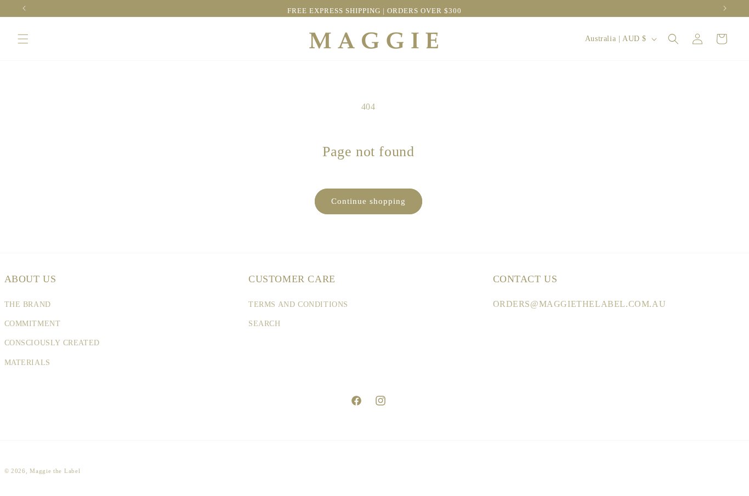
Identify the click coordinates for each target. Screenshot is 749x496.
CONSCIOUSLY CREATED (52, 343)
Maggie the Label (55, 471)
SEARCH (264, 324)
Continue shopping (368, 201)
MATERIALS (27, 362)
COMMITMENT (32, 324)
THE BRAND (27, 304)
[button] (23, 39)
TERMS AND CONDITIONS (298, 304)
